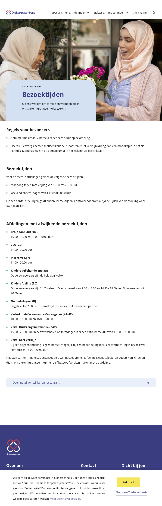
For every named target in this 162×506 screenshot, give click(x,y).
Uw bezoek (139, 13)
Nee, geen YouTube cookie (131, 492)
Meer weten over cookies (65, 498)
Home (25, 86)
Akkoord (128, 482)
